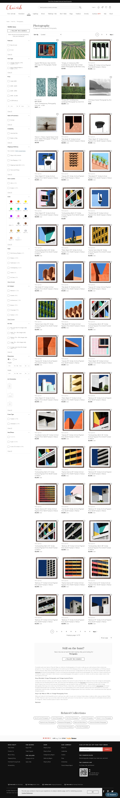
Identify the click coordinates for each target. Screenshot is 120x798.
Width (9, 370)
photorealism (99, 686)
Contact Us (11, 751)
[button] (106, 7)
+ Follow (18, 30)
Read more (38, 702)
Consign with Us (30, 758)
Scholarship (64, 762)
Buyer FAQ (28, 747)
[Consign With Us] (102, 7)
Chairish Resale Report (67, 765)
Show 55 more (11, 282)
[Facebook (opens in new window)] (104, 791)
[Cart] (110, 7)
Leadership (64, 751)
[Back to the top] (116, 788)
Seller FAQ (28, 762)
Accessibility (11, 765)
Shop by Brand (47, 751)
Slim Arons (83, 682)
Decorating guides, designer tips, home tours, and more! (93, 758)
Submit (107, 749)
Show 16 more (11, 319)
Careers (63, 754)
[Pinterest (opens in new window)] (108, 791)
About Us (63, 747)
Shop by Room (47, 762)
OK (93, 792)
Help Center (11, 747)
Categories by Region (49, 754)
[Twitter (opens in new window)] (112, 791)
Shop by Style (47, 747)
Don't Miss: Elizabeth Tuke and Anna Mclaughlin (60, 1)
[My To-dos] (98, 7)
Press (62, 758)
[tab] (18, 45)
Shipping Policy (12, 758)
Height (10, 363)
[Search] (80, 7)
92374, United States (20, 150)
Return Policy (11, 754)
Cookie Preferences (27, 793)
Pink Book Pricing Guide (14, 762)
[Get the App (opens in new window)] (83, 772)
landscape (37, 672)
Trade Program (29, 751)
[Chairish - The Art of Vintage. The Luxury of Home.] (14, 7)
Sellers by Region (48, 758)
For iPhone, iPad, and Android (86, 765)
